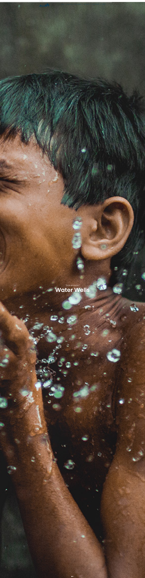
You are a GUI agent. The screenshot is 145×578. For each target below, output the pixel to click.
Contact (104, 4)
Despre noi (69, 4)
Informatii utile (95, 4)
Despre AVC (86, 4)
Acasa (62, 4)
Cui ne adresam (77, 4)
